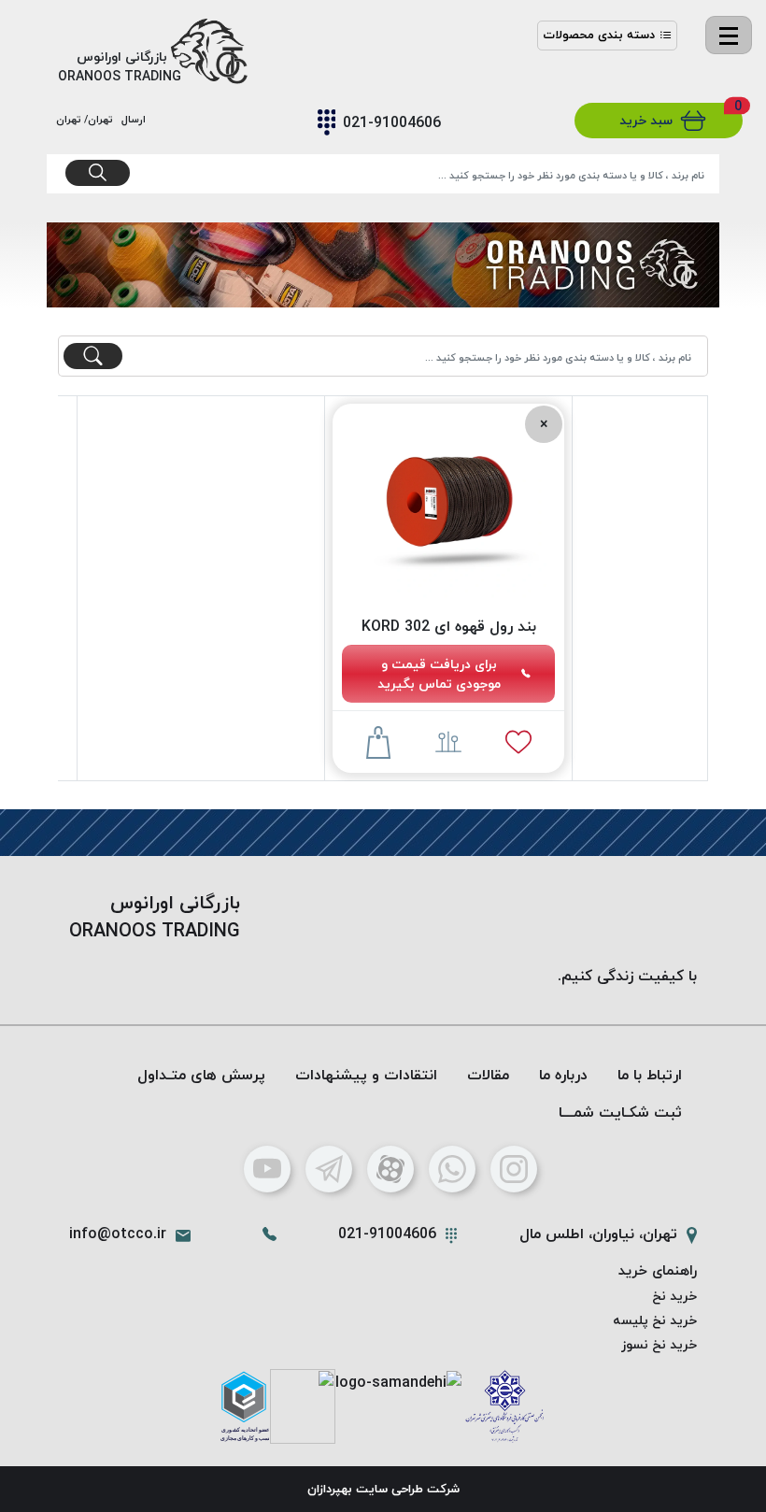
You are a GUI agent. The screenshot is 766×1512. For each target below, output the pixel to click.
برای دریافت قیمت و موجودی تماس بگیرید (439, 673)
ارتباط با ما (649, 1075)
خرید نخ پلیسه (655, 1320)
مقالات (488, 1075)
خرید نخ (674, 1295)
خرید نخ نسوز (659, 1344)
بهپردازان (329, 1488)
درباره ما (563, 1075)
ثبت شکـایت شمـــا (620, 1112)
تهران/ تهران (87, 119)
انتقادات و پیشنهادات (366, 1075)
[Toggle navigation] (728, 35)
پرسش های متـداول (201, 1075)
